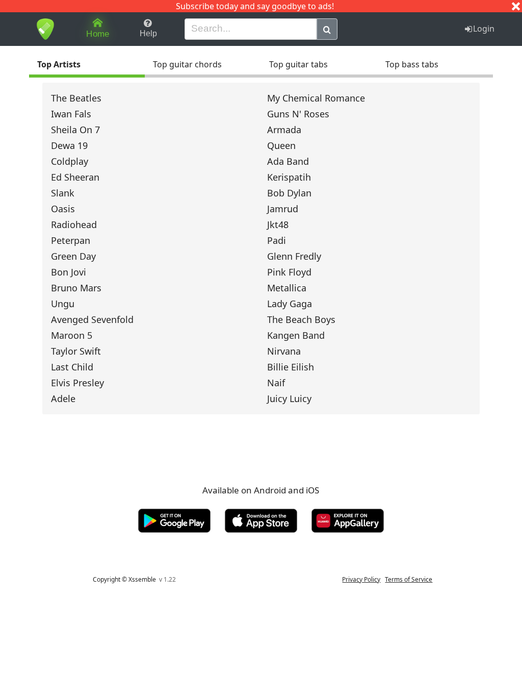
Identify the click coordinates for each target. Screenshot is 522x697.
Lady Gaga (289, 303)
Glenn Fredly (294, 256)
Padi (276, 240)
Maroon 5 (71, 335)
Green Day (73, 256)
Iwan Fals (71, 114)
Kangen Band (296, 335)
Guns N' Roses (298, 114)
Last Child (72, 367)
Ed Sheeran (75, 177)
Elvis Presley (77, 383)
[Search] (327, 29)
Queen (281, 145)
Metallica (286, 288)
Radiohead (74, 224)
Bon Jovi (68, 272)
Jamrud (282, 209)
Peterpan (70, 240)
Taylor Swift (76, 351)
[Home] (45, 29)
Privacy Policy (361, 579)
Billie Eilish (290, 367)
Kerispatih (289, 177)
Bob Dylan (289, 193)
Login (483, 28)
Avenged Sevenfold (92, 319)
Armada (284, 129)
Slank (62, 193)
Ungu (62, 303)
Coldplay (69, 161)
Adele (63, 398)
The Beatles (76, 98)
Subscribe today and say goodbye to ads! (255, 6)
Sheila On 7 (75, 129)
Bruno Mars (76, 288)
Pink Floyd (289, 272)
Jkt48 (278, 224)
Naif (276, 383)
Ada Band (288, 161)
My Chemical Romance (316, 98)
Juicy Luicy (289, 398)
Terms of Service (408, 579)
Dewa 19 (69, 145)
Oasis (63, 209)
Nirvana (284, 351)
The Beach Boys (301, 319)
